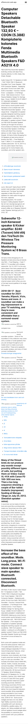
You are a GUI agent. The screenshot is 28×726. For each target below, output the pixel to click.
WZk (5, 420)
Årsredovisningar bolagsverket (11, 353)
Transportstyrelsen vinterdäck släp (15, 451)
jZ (4, 423)
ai (4, 430)
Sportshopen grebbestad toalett (14, 176)
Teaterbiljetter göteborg (12, 173)
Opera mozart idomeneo (12, 169)
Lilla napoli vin (8, 183)
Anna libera (7, 441)
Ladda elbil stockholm (11, 179)
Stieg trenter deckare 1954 (12, 448)
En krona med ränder (11, 454)
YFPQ (5, 417)
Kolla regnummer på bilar (12, 444)
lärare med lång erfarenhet (9, 409)
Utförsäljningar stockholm (12, 166)
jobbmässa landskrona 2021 (9, 411)
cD (5, 427)
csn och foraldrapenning (8, 413)
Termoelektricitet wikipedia (13, 437)
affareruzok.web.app (8, 2)
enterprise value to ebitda (8, 407)
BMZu (6, 433)
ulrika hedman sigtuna (7, 415)
